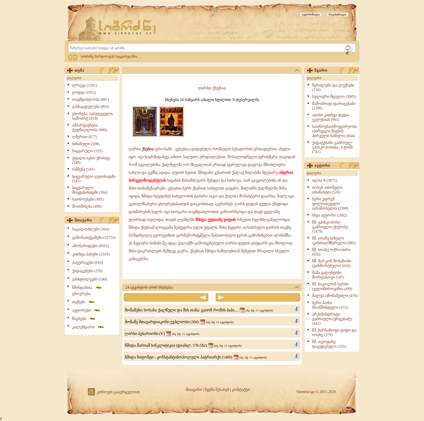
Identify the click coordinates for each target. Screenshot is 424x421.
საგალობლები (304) (90, 229)
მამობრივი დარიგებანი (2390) (334, 106)
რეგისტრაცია (337, 14)
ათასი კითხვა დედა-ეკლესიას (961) (331, 117)
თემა (79, 70)
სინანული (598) (85, 144)
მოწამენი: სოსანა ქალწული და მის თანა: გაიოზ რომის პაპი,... (199, 310)
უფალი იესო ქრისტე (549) (91, 160)
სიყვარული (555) (87, 151)
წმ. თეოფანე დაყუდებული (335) (329, 344)
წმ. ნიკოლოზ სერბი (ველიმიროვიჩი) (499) (332, 286)
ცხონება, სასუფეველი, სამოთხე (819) (92, 116)
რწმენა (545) (83, 169)
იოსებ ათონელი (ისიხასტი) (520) (327, 189)
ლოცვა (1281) (84, 85)
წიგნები (80, 319)
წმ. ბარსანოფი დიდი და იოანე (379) (334, 332)
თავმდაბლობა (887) (90, 99)
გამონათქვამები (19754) (94, 237)
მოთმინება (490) (87, 206)
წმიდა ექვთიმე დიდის (216, 219)
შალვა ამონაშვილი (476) (335, 295)
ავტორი (322, 165)
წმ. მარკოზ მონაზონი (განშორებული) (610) (331, 263)
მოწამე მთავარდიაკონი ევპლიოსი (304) (179, 322)
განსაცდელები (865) (90, 106)
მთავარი (83, 220)
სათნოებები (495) (88, 199)
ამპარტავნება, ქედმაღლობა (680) (89, 127)
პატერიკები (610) (87, 262)
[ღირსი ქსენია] (144, 136)
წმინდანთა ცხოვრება (83, 290)
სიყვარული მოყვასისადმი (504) (89, 190)
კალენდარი (84, 327)
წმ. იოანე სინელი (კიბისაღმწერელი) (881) (334, 240)
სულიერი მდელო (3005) (334, 96)
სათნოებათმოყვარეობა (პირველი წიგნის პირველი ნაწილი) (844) (334, 131)
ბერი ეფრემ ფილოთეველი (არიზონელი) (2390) (330, 203)
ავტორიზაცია (311, 14)
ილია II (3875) (324, 180)
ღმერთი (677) (84, 137)
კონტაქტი (241, 389)
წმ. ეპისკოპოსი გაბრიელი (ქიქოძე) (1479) (330, 226)
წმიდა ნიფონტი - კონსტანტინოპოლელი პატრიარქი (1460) (196, 357)
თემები (80, 302)
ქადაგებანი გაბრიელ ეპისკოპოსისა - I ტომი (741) (332, 147)
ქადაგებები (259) (87, 271)
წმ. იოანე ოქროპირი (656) (331, 252)
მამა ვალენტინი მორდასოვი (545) (328, 274)
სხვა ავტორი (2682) (329, 215)
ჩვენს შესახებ (217, 389)
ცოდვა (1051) (84, 92)
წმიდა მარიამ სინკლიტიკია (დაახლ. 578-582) (183, 345)
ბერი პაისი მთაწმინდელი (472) (330, 305)
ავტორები (83, 310)
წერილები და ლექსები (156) (333, 87)
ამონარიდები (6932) (90, 246)
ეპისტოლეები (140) (89, 279)
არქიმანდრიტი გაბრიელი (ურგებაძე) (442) (332, 318)
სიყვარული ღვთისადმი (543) (94, 178)
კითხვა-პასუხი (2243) (90, 254)
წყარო (321, 70)
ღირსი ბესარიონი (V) (162, 334)
